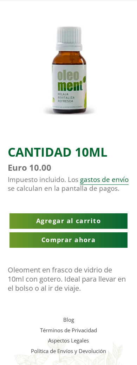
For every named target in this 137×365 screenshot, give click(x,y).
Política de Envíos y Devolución (68, 350)
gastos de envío (104, 179)
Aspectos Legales (68, 340)
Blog (68, 319)
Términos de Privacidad (68, 330)
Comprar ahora (68, 239)
